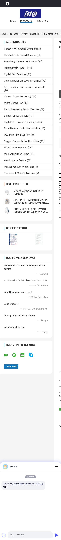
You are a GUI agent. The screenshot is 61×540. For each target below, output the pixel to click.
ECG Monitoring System (17, 134)
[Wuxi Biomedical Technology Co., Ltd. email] (8, 355)
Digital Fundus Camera (16, 115)
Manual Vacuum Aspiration (18, 166)
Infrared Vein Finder (14, 67)
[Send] (56, 535)
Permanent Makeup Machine (19, 173)
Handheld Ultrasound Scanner (20, 55)
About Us (42, 21)
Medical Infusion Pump (16, 154)
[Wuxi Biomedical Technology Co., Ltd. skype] (33, 355)
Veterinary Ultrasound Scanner (20, 61)
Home (12, 21)
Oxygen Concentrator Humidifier (37, 34)
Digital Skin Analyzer (15, 74)
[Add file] (4, 535)
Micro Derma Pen (13, 102)
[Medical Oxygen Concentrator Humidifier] (7, 192)
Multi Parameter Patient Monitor (22, 128)
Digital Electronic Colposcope (20, 122)
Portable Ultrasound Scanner (20, 48)
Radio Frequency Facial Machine (21, 109)
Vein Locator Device (15, 160)
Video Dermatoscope (15, 147)
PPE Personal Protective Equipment (24, 87)
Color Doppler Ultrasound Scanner (22, 80)
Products (26, 21)
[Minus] (56, 466)
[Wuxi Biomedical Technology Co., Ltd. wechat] (24, 355)
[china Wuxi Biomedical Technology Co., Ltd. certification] (13, 239)
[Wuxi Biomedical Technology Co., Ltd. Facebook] (7, 4)
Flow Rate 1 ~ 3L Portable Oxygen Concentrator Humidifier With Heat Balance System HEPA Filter (31, 203)
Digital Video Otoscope (17, 96)
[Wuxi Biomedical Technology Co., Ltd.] (30, 13)
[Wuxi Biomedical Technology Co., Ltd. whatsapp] (16, 355)
